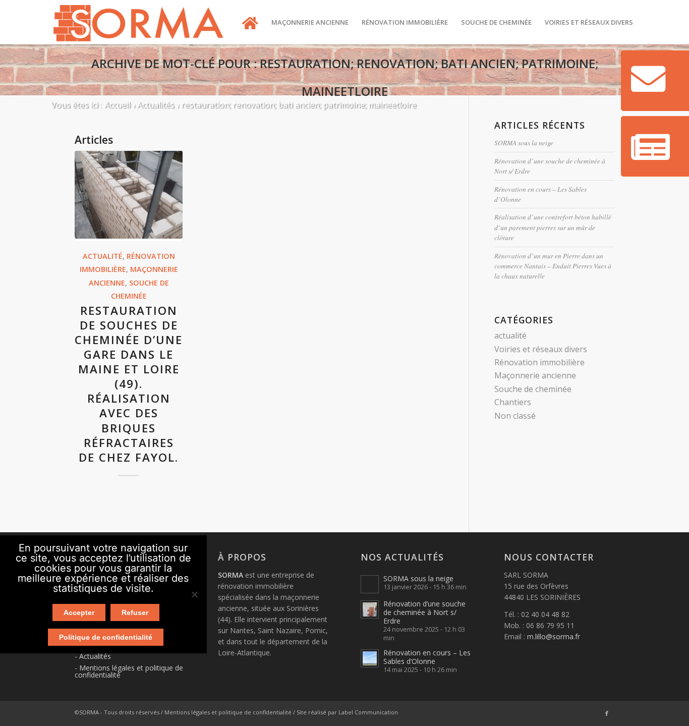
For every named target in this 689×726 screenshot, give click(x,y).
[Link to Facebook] (606, 713)
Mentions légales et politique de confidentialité (129, 671)
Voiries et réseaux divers (540, 349)
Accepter (79, 612)
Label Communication (368, 712)
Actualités (95, 656)
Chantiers (512, 402)
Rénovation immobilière (539, 362)
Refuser (135, 612)
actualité (103, 256)
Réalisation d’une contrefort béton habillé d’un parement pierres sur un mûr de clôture (552, 227)
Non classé (515, 415)
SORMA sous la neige (523, 142)
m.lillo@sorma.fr (553, 636)
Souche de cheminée (532, 389)
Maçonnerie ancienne (535, 375)
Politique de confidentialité (105, 637)
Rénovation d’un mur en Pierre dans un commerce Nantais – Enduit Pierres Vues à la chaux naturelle (552, 266)
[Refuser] (194, 594)
